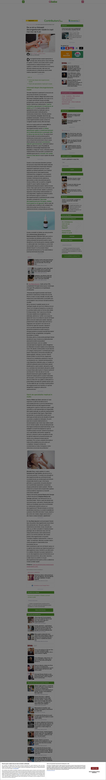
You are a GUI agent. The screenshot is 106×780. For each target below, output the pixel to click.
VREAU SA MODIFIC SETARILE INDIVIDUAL (94, 772)
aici (18, 774)
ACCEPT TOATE (95, 768)
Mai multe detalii (16, 768)
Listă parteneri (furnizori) (51, 770)
